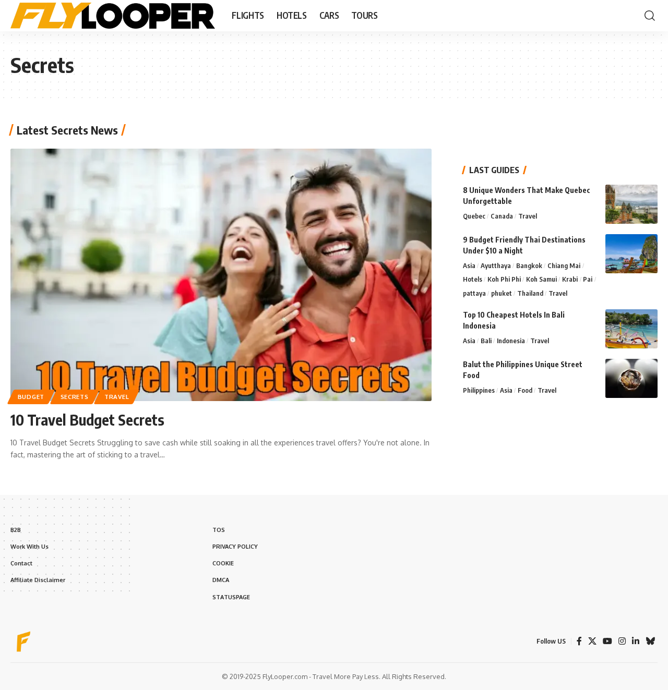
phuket (501, 293)
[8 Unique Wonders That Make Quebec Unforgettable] (631, 204)
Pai (587, 279)
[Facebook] (579, 641)
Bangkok (529, 265)
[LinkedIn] (635, 641)
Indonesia (511, 340)
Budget (31, 397)
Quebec (474, 216)
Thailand (530, 293)
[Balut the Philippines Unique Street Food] (631, 378)
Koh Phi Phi (504, 279)
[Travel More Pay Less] (112, 16)
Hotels (472, 279)
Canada (502, 216)
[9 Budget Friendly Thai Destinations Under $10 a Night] (631, 253)
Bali (486, 340)
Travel (116, 397)
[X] (592, 641)
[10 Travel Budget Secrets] (221, 275)
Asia (469, 265)
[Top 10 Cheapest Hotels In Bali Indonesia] (631, 328)
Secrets (75, 397)
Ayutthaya (496, 265)
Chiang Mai (563, 265)
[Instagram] (622, 641)
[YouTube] (607, 641)
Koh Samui (541, 279)
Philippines (479, 390)
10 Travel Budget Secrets (87, 419)
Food (525, 390)
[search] (650, 16)
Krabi (570, 279)
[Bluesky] (650, 641)
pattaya (474, 293)
